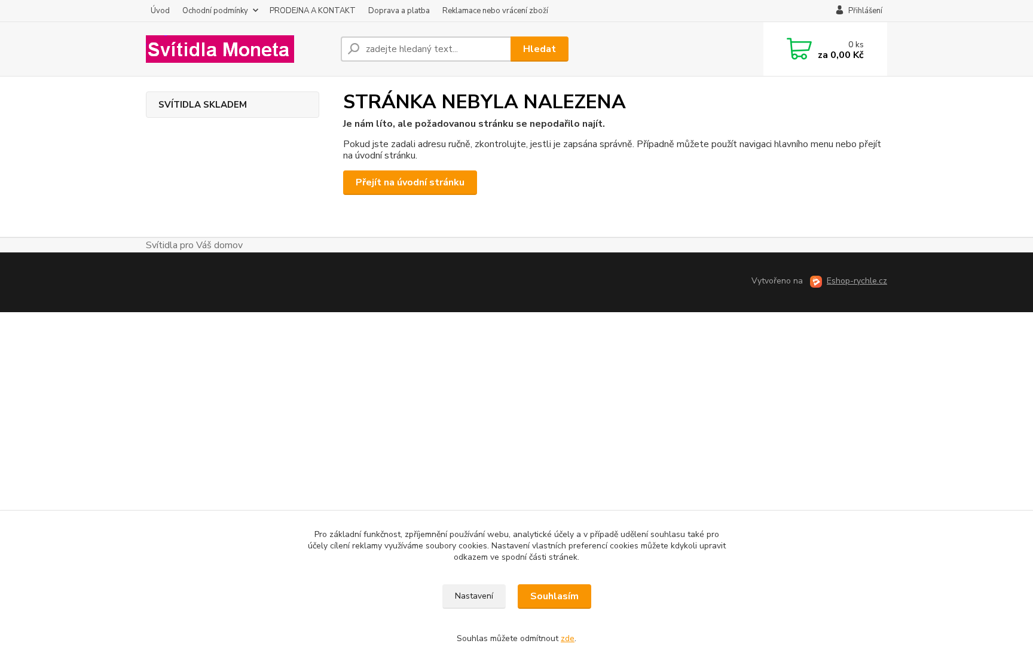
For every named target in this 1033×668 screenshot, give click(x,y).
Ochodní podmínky (215, 10)
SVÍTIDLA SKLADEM (202, 105)
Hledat (539, 49)
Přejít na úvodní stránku (410, 182)
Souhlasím (554, 596)
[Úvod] (238, 49)
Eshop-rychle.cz (857, 280)
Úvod (160, 10)
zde (567, 638)
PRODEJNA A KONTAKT (313, 10)
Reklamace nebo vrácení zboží (495, 10)
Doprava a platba (399, 10)
